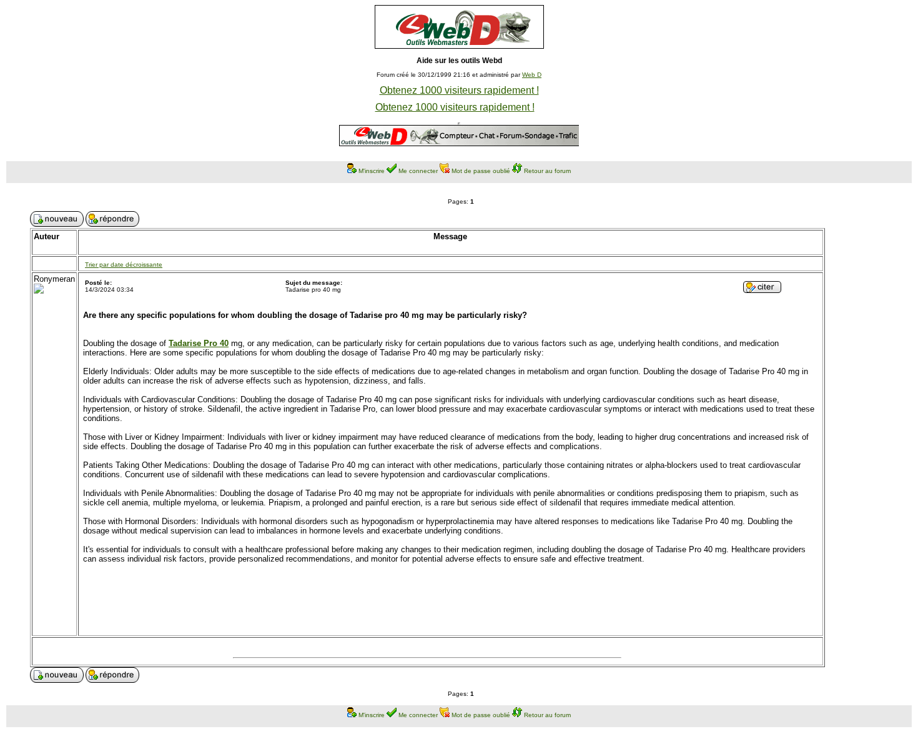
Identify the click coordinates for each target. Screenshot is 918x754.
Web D (531, 74)
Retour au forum (547, 170)
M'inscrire (371, 170)
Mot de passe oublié (481, 170)
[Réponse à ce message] (762, 289)
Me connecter (418, 170)
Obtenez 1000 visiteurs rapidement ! (459, 90)
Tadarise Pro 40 (199, 343)
